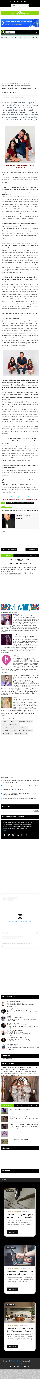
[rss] (21, 1)
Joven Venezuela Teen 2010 (20, 1109)
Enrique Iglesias (25, 730)
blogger (7, 555)
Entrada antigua (32, 550)
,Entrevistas (5, 97)
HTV (14, 655)
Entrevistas (10, 83)
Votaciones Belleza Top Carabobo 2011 (24, 1132)
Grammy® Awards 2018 (14, 1009)
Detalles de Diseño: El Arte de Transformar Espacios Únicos (20, 1331)
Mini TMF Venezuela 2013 (15, 1030)
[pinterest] (18, 1)
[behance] (25, 1)
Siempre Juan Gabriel (13, 1023)
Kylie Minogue (7, 733)
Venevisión (26, 83)
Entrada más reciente (9, 550)
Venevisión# (29, 502)
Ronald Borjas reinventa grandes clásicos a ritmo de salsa (19, 799)
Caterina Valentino (9, 730)
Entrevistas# (10, 502)
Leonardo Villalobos (10, 724)
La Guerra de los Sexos (14, 1001)
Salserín (9, 1016)
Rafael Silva (16, 614)
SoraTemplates (15, 1361)
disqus (20, 555)
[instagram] (28, 1)
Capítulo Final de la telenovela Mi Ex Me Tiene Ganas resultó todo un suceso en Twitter (26, 677)
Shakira (15, 698)
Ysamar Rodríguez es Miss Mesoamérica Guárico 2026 (20, 786)
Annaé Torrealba (25, 721)
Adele (24, 727)
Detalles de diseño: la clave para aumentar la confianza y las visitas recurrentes (21, 781)
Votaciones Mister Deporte (20, 1139)
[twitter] (14, 1)
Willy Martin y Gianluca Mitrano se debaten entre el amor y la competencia (19, 794)
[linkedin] (18, 835)
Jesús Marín (18, 83)
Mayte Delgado (21, 733)
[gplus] (13, 835)
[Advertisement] (20, 60)
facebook (32, 555)
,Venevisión (20, 97)
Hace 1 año (33, 1105)
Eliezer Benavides (12, 1044)
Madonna (5, 721)
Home (4, 83)
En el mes (20, 1105)
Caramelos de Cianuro (11, 727)
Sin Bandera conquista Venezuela (13, 789)
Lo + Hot (7, 1105)
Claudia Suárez (18, 635)
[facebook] (10, 1)
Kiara (13, 721)
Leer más (11, 1232)
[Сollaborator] (20, 23)
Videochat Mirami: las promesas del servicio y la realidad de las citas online (20, 1274)
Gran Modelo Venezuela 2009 (16, 1038)
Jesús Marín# (20, 502)
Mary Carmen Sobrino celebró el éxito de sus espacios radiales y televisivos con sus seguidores (24, 1126)
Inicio (5, 830)
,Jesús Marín (13, 97)
